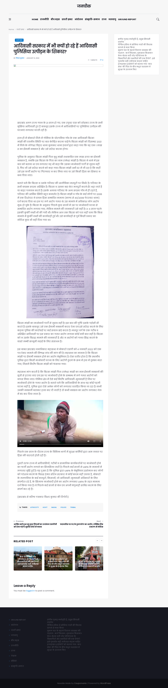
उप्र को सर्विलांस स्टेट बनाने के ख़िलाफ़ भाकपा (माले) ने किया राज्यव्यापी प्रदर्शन (89, 564)
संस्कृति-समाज (92, 19)
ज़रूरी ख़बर (67, 19)
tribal (73, 507)
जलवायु (112, 19)
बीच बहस (55, 19)
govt (45, 507)
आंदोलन (79, 19)
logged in (30, 590)
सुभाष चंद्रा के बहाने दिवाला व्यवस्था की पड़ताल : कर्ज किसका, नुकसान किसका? (135, 51)
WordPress (105, 683)
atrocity (34, 507)
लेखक (13, 656)
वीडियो (14, 661)
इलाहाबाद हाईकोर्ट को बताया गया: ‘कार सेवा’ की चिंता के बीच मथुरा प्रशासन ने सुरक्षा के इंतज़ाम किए (58, 563)
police (63, 507)
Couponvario (80, 683)
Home (35, 19)
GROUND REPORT (18, 619)
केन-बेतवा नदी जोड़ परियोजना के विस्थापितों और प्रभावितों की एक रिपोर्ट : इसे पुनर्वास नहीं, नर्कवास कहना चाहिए (28, 561)
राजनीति (44, 19)
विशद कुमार (20, 58)
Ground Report (127, 19)
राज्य (104, 19)
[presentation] (97, 540)
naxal (54, 507)
